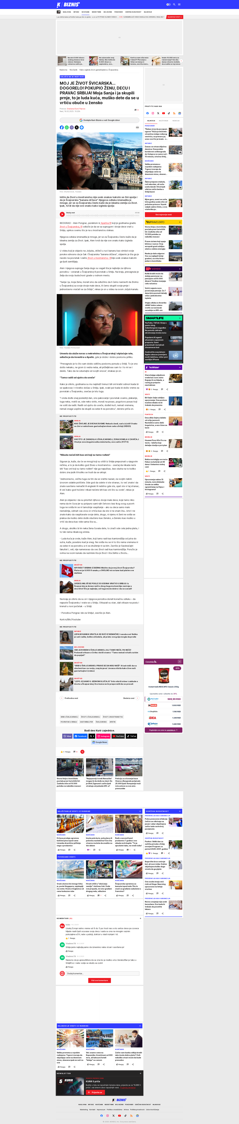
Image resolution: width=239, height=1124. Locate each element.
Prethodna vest (71, 698)
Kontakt (92, 1110)
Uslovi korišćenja (152, 1110)
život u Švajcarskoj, (70, 226)
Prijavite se (97, 1092)
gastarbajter (86, 722)
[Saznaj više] (140, 1073)
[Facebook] (147, 113)
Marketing (84, 1110)
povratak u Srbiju (69, 722)
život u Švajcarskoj (90, 717)
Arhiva (126, 1110)
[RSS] (174, 113)
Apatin (113, 722)
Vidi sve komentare (99, 980)
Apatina (104, 223)
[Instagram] (153, 113)
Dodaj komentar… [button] (75, 973)
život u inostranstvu (98, 258)
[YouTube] (163, 113)
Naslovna (63, 70)
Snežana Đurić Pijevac (76, 109)
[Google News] (179, 113)
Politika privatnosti (137, 1110)
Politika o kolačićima (114, 1110)
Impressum (101, 1110)
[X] (158, 113)
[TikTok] (169, 113)
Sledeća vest (128, 698)
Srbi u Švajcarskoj (69, 717)
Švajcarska (101, 722)
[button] (136, 110)
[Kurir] (68, 4)
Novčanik (73, 70)
